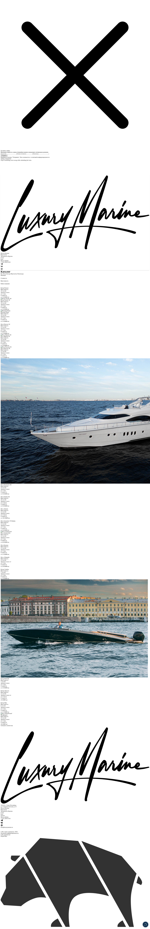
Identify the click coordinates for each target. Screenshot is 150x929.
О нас (2, 257)
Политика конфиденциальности (9, 833)
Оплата (3, 815)
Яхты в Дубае (5, 260)
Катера (9, 273)
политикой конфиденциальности (40, 157)
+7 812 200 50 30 (5, 262)
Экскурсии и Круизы (6, 256)
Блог (2, 259)
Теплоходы (20, 273)
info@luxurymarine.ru (7, 827)
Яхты (4, 273)
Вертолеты (4, 254)
